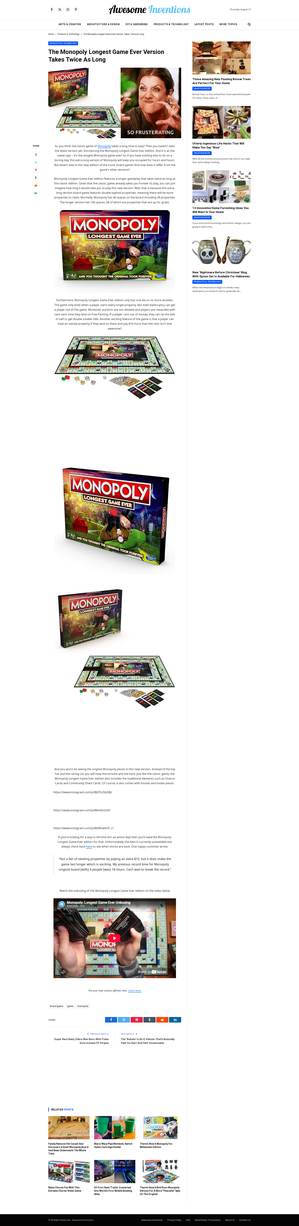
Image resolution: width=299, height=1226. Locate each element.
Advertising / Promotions (208, 1219)
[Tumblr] (36, 178)
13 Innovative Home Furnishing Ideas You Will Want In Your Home (220, 210)
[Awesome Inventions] (149, 9)
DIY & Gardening (137, 24)
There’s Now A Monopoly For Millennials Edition (156, 1145)
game (70, 1006)
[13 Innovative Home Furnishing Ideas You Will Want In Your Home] (221, 186)
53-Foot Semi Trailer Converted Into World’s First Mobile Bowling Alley (113, 1190)
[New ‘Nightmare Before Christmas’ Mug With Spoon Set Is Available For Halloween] (221, 251)
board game (56, 1006)
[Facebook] (36, 155)
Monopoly (104, 146)
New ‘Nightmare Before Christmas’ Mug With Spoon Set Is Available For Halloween (221, 274)
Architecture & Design (103, 24)
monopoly (83, 1006)
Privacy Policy (174, 1219)
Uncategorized (202, 88)
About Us (230, 1219)
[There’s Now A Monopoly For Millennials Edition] (160, 1127)
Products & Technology (171, 24)
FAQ (188, 1219)
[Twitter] (36, 162)
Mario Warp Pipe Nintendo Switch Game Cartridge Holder (113, 1145)
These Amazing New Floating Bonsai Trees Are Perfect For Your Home (221, 81)
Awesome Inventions (152, 1219)
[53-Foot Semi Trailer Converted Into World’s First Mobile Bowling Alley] (114, 1171)
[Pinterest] (36, 170)
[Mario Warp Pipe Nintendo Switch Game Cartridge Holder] (114, 1127)
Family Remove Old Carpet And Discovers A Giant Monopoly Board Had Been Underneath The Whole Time (68, 1148)
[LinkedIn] (36, 193)
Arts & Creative (70, 24)
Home (51, 34)
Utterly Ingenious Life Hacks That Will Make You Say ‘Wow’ (218, 145)
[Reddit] (36, 185)
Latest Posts (204, 24)
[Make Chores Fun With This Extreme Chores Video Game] (69, 1171)
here (89, 846)
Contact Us (245, 1219)
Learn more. (135, 990)
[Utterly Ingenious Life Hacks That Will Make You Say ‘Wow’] (221, 122)
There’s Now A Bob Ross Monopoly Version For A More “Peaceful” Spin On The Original (160, 1190)
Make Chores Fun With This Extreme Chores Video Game (64, 1189)
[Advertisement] (114, 428)
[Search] (249, 24)
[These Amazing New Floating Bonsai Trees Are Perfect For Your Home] (221, 57)
